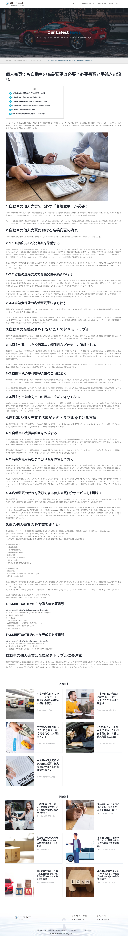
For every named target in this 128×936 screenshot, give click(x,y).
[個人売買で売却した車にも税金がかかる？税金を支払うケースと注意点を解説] (19, 882)
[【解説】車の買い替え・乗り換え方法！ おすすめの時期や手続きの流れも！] (19, 815)
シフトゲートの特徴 (80, 916)
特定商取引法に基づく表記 (56, 930)
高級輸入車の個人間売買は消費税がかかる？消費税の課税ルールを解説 (47, 841)
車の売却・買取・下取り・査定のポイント (29, 61)
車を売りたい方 (104, 919)
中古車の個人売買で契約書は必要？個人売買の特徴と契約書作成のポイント (48, 765)
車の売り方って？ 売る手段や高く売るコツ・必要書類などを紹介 (108, 807)
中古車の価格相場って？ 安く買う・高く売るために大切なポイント (48, 732)
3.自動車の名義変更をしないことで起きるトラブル (28, 101)
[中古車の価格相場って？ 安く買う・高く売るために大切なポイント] (20, 737)
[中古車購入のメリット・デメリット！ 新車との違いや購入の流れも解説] (20, 704)
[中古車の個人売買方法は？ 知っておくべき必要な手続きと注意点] (80, 704)
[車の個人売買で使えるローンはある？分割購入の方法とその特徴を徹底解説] (80, 882)
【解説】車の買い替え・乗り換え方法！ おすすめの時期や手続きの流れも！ (47, 808)
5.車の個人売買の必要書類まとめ (22, 110)
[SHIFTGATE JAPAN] (15, 4)
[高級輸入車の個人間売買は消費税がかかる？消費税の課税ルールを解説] (19, 848)
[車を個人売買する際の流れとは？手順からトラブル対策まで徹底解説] (80, 848)
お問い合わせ (87, 930)
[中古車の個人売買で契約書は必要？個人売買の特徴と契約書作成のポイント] (20, 771)
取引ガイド (102, 916)
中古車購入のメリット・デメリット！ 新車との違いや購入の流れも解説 (48, 698)
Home (8, 61)
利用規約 (74, 930)
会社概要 (39, 930)
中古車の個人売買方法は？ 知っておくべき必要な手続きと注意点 (108, 698)
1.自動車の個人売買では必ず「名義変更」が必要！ (28, 93)
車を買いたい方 (79, 919)
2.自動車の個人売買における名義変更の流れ (26, 97)
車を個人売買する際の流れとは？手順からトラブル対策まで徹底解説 (108, 841)
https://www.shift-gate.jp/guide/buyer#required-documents (27, 610)
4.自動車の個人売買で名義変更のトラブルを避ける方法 (30, 105)
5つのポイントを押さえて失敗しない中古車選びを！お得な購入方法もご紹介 (108, 732)
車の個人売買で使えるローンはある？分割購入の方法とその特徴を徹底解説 (108, 875)
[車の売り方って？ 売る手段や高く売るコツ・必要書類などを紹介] (80, 815)
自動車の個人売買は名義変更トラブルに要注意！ (27, 114)
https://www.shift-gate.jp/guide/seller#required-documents (27, 641)
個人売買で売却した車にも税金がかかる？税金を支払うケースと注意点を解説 (47, 875)
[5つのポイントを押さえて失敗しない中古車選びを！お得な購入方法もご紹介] (80, 737)
